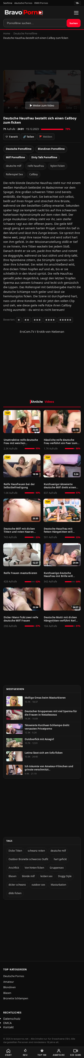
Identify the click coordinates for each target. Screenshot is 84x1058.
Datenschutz (11, 1019)
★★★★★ (65, 320)
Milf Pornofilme (15, 157)
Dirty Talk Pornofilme (44, 157)
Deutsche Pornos (13, 976)
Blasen (12, 876)
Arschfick (14, 867)
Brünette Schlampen (15, 998)
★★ (26, 320)
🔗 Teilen (28, 136)
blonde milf (28, 876)
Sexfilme (7, 2)
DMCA (7, 1023)
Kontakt (8, 1027)
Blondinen (9, 987)
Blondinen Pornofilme (51, 149)
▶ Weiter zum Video (42, 105)
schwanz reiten (36, 850)
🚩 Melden (45, 136)
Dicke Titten (15, 850)
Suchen (74, 23)
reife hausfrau (36, 166)
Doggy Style (65, 876)
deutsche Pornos (23, 2)
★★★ (37, 320)
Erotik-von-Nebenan (50, 332)
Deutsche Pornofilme (25, 33)
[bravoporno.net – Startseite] (23, 12)
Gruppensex (57, 867)
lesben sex (46, 876)
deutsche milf (13, 166)
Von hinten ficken (34, 867)
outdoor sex (38, 884)
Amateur (8, 982)
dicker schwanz (17, 884)
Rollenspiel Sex (14, 174)
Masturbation (58, 884)
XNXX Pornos (41, 2)
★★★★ (50, 320)
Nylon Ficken (57, 166)
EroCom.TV (27, 332)
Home (6, 33)
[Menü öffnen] (76, 12)
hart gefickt (60, 859)
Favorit (12, 136)
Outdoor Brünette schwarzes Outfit (28, 859)
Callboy (33, 174)
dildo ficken (15, 893)
